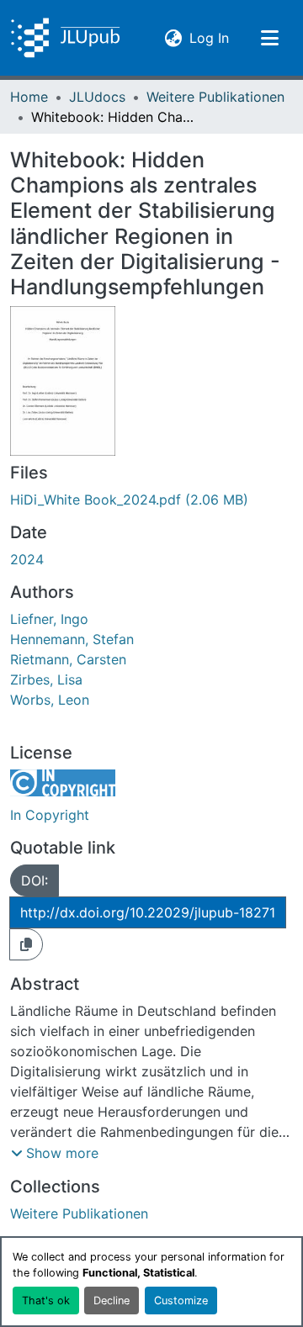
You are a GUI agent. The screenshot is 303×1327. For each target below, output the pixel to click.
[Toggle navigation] (269, 38)
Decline (111, 1300)
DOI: (34, 880)
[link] (151, 499)
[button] (65, 38)
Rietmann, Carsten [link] (68, 659)
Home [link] (29, 96)
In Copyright (49, 814)
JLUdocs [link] (97, 96)
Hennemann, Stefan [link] (72, 639)
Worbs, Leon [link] (49, 699)
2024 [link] (27, 559)
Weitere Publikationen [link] (215, 96)
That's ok (46, 1300)
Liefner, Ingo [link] (49, 619)
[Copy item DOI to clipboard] (26, 944)
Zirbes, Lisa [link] (46, 679)
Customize (181, 1300)
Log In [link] (209, 37)
